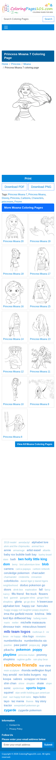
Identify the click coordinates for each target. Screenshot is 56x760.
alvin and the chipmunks (17, 546)
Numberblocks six (35, 640)
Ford (6, 597)
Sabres (17, 679)
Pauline (8, 645)
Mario (7, 622)
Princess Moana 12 (13, 371)
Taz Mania (17, 701)
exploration (31, 589)
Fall (41, 589)
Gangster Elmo (27, 597)
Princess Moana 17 (40, 274)
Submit (48, 744)
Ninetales (41, 636)
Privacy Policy (15, 729)
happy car (28, 605)
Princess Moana (37, 194)
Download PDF (14, 186)
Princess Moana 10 (13, 404)
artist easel (34, 550)
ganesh (14, 597)
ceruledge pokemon (17, 573)
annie (7, 550)
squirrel (8, 692)
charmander (10, 577)
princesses (7, 201)
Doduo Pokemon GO (32, 585)
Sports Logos (35, 688)
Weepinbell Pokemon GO (26, 705)
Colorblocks (11, 580)
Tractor (8, 705)
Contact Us (14, 725)
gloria (18, 601)
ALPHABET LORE (40, 542)
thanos (29, 701)
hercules (42, 605)
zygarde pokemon (30, 710)
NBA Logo (28, 636)
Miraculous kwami (34, 626)
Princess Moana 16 (13, 306)
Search (48, 19)
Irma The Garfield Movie (18, 613)
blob (45, 564)
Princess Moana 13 (40, 339)
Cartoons (25, 198)
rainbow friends (20, 664)
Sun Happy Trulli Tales (20, 697)
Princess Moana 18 (13, 274)
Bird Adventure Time (30, 564)
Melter (15, 622)
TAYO (6, 701)
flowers (43, 593)
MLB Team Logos (17, 632)
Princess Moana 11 (40, 371)
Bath (13, 559)
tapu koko (39, 696)
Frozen (18, 201)
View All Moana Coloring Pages (34, 444)
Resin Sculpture (11, 670)
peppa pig (34, 645)
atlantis (46, 550)
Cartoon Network (41, 569)
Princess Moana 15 (40, 306)
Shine (21, 683)
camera (9, 568)
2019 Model (10, 542)
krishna (39, 613)
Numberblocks (13, 640)
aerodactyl (24, 542)
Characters (37, 198)
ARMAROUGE (19, 550)
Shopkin (30, 683)
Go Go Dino (29, 601)
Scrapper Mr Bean (35, 679)
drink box (18, 589)
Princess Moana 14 (13, 339)
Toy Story (40, 701)
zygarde (10, 710)
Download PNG (41, 186)
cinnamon (36, 577)
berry (14, 564)
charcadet (38, 573)
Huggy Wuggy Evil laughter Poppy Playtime (26, 610)
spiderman (18, 688)
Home (5, 64)
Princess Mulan (26, 655)
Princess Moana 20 (13, 241)
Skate (40, 683)
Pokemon (23, 649)
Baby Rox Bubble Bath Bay (20, 554)
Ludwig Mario (40, 618)
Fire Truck (31, 593)
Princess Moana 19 (40, 241)
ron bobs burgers (30, 674)
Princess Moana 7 (17, 194)
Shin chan (10, 683)
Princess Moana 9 (39, 404)
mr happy (15, 636)
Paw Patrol (20, 645)
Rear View (45, 665)
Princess (15, 64)
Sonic (7, 688)
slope (49, 683)
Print (28, 178)
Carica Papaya (23, 569)
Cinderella (24, 577)
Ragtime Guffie (24, 659)
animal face (38, 546)
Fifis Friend (18, 593)
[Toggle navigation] (6, 27)
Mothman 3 (38, 632)
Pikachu (9, 649)
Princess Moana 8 (12, 437)
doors (7, 589)
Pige (44, 645)
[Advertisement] (28, 40)
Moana (27, 64)
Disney (5, 198)
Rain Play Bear (40, 659)
